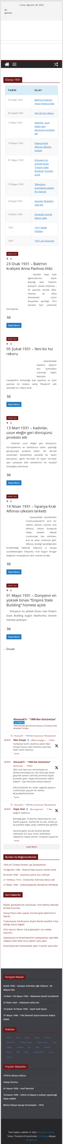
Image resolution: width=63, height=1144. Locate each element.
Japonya (9, 1057)
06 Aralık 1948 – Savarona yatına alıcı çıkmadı (26, 874)
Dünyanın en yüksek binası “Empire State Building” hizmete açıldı (44, 167)
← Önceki (9, 649)
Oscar (18, 1037)
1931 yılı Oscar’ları (44, 240)
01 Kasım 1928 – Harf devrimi (18, 1088)
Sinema (47, 1037)
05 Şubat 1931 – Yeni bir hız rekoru (29, 351)
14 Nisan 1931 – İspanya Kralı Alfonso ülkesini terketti (31, 508)
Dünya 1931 (12, 254)
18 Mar (29, 766)
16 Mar (52, 740)
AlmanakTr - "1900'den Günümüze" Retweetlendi (35, 735)
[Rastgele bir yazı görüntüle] (56, 64)
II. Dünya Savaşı (25, 1042)
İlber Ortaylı (19, 740)
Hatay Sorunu (10, 1082)
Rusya (27, 1037)
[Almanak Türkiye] (7, 64)
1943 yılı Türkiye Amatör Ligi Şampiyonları (24, 864)
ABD (17, 1052)
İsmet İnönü (10, 1042)
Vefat (37, 1047)
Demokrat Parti (38, 1052)
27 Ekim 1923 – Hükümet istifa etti (21, 1002)
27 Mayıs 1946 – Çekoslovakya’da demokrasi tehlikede (30, 884)
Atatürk (36, 1037)
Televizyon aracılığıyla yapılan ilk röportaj (44, 188)
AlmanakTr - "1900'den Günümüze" (32, 761)
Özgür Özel (19, 809)
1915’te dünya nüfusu (14, 1075)
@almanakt (18, 766)
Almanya (47, 1047)
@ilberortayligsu (38, 740)
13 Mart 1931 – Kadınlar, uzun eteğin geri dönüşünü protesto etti (29, 432)
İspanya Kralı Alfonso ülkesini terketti (43, 147)
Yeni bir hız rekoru (44, 113)
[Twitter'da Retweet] (12, 736)
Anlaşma (20, 1047)
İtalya (26, 1052)
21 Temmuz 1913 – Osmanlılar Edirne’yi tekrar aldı (29, 879)
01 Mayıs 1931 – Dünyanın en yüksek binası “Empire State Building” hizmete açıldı (31, 600)
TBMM (8, 1037)
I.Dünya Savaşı (42, 1042)
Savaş (51, 1052)
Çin (29, 1047)
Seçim (54, 1042)
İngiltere (9, 1047)
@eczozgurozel (36, 809)
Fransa (8, 1052)
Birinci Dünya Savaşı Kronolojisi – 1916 (23, 1105)
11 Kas (49, 809)
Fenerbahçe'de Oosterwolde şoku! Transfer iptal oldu (30, 945)
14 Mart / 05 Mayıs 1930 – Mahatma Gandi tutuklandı (31, 996)
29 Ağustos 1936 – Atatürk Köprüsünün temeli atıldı (29, 869)
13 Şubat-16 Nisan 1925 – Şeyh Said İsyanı (25, 1008)
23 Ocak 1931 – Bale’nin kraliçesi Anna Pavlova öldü (29, 266)
